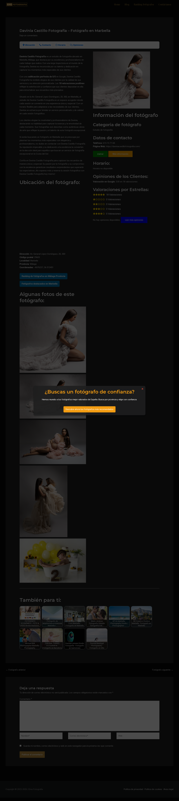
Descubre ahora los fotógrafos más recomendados (89, 409)
